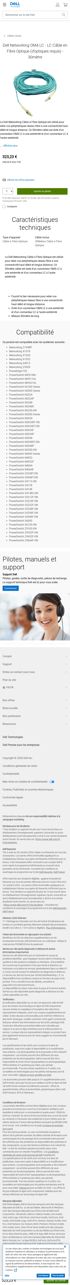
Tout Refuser (43, 1275)
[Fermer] (65, 1246)
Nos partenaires (12, 716)
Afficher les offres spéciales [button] (20, 180)
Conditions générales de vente (20, 765)
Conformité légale (13, 797)
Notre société (10, 708)
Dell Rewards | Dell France (52, 872)
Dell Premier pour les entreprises (21, 744)
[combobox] (35, 15)
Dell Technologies (13, 737)
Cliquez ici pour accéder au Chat (35, 1075)
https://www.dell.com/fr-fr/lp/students (23, 905)
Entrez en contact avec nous (19, 672)
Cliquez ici (24, 1188)
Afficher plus (10, 145)
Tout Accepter (58, 1275)
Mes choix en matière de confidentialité (25, 781)
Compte (7, 656)
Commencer (11, 588)
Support (7, 664)
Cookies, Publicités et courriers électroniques (28, 789)
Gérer (7, 1275)
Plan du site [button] (9, 679)
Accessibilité (10, 805)
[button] (58, 5)
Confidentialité (11, 773)
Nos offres (9, 700)
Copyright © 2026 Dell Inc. (18, 758)
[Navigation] (4, 4)
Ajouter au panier (56, 1280)
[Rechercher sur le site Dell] (63, 15)
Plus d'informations (55, 928)
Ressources (9, 723)
